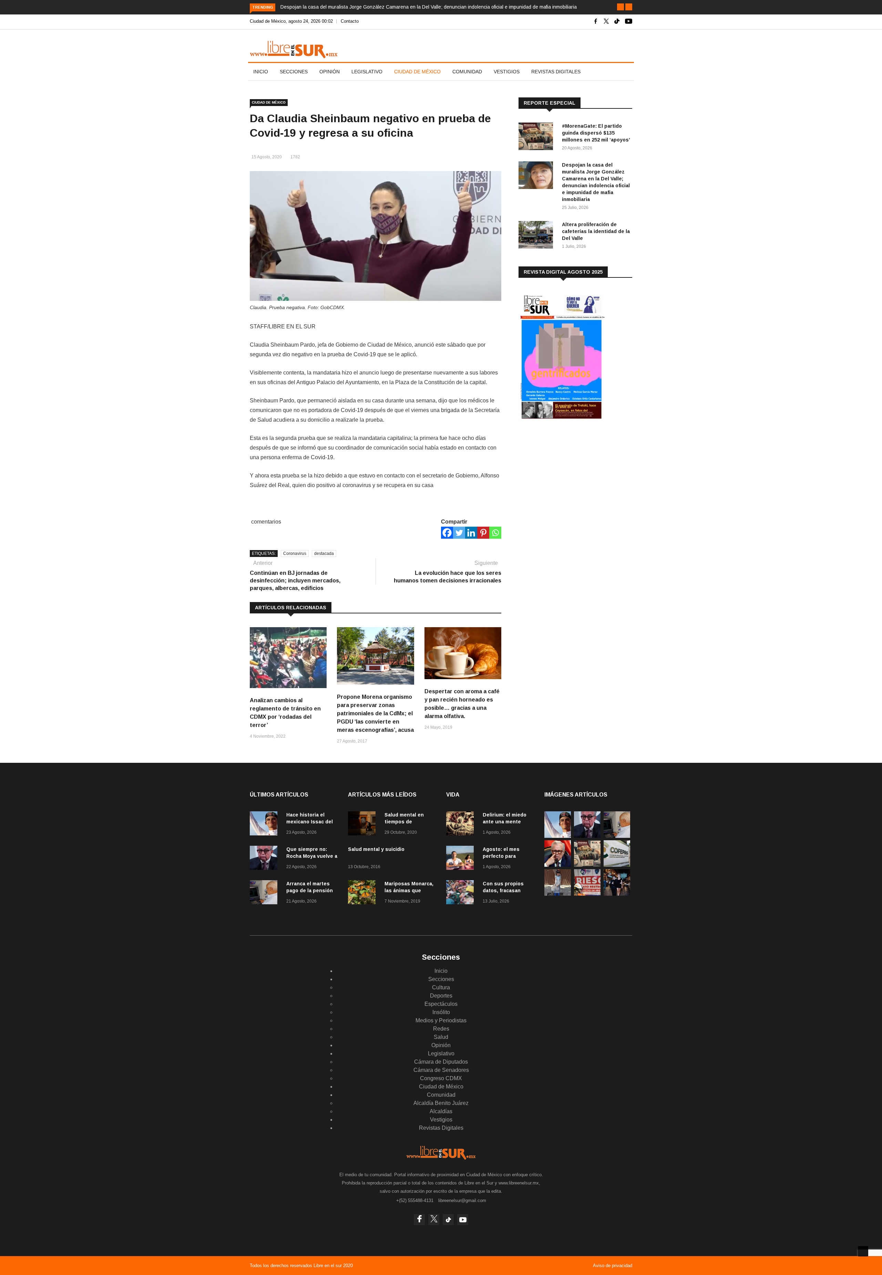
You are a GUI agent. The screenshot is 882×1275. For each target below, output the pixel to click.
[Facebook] (447, 533)
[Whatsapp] (495, 533)
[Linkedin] (471, 533)
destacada (324, 553)
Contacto (350, 21)
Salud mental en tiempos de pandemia (404, 821)
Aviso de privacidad (612, 1265)
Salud (441, 1037)
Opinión (329, 71)
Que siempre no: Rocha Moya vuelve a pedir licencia (311, 856)
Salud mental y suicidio (376, 849)
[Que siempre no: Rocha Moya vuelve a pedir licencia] (265, 859)
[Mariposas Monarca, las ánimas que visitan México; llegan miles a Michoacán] (363, 893)
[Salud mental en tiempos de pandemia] (363, 824)
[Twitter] (459, 533)
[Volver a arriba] (863, 1251)
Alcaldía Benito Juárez (441, 1103)
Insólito (441, 1012)
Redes (441, 1029)
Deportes (441, 996)
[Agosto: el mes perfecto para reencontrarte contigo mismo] (461, 859)
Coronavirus (294, 553)
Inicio (260, 71)
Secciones (294, 71)
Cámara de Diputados (441, 1062)
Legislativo (366, 71)
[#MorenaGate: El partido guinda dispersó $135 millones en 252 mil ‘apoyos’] (537, 137)
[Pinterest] (483, 533)
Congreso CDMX (441, 1078)
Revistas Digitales (556, 71)
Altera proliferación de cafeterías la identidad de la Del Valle (596, 231)
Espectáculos (441, 1004)
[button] (620, 6)
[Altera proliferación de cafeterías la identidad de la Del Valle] (537, 236)
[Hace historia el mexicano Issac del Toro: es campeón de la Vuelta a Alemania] (265, 824)
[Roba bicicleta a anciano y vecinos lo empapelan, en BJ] (557, 894)
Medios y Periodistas (441, 1020)
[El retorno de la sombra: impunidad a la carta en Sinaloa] (557, 865)
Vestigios (507, 71)
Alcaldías (441, 1111)
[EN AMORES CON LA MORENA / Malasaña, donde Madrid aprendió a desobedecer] (617, 894)
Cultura (441, 987)
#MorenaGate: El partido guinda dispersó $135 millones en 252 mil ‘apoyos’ (596, 133)
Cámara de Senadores (441, 1070)
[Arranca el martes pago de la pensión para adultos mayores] (265, 893)
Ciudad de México (417, 71)
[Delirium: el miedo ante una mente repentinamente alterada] (461, 824)
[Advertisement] (570, 482)
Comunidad (467, 71)
